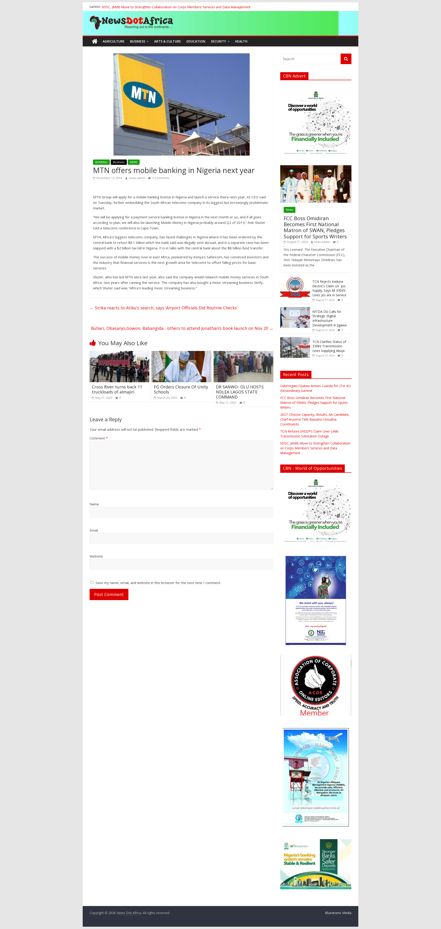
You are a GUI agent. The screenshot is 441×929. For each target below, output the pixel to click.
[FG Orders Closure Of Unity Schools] (181, 353)
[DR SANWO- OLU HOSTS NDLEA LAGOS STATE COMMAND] (243, 353)
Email (94, 530)
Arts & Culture (167, 41)
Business (137, 41)
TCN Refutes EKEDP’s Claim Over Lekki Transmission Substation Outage (155, 6)
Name (94, 504)
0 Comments (160, 178)
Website (96, 556)
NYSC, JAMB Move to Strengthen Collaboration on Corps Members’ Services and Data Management (315, 448)
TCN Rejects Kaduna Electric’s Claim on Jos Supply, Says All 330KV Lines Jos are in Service (329, 288)
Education (196, 41)
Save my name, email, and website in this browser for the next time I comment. (158, 582)
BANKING (101, 162)
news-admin (137, 178)
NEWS (133, 162)
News (289, 210)
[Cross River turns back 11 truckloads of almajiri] (119, 353)
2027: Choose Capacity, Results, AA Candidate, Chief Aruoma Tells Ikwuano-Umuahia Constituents (315, 419)
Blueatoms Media (338, 913)
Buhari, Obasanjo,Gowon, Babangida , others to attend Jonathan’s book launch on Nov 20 (182, 328)
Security (218, 41)
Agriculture (113, 41)
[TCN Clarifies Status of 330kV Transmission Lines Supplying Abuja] (295, 339)
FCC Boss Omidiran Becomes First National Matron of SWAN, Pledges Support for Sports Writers (315, 227)
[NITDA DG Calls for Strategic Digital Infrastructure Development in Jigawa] (295, 309)
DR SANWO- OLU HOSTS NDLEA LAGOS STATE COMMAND (240, 391)
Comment (99, 438)
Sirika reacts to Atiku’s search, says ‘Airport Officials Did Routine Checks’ (163, 308)
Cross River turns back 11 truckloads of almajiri (117, 389)
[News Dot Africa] (95, 41)
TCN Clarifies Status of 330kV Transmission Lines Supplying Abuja (329, 346)
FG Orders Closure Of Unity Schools (181, 389)
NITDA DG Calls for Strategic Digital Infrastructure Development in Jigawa (329, 318)
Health (241, 41)
